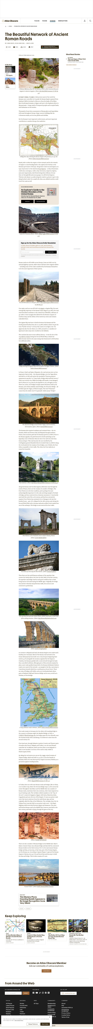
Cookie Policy (66, 1015)
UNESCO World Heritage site (27, 735)
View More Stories (71, 64)
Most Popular (10, 1007)
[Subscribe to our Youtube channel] (37, 993)
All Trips (36, 1003)
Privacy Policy (66, 1013)
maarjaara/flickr (51, 571)
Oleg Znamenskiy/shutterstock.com (47, 618)
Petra (34, 809)
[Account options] (84, 21)
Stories (10, 26)
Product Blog (52, 1012)
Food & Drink (23, 1005)
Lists (21, 1009)
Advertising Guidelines (65, 1010)
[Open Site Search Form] (90, 21)
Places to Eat (10, 1009)
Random (8, 1011)
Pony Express (42, 169)
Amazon (27, 201)
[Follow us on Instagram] (43, 993)
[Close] (49, 1017)
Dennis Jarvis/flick (40, 840)
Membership (52, 1003)
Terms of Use (65, 1017)
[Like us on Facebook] (33, 993)
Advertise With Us (67, 1007)
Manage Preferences (33, 1024)
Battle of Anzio (26, 336)
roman (28, 908)
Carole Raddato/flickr (40, 538)
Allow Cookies (45, 1024)
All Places (9, 1003)
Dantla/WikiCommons (46, 426)
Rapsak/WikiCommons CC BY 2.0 (40, 781)
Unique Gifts (51, 1014)
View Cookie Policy (18, 1020)
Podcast (22, 1013)
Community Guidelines (51, 1009)
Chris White (10, 43)
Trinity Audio (26, 55)
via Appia (41, 308)
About (63, 1003)
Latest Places (10, 1005)
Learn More (46, 970)
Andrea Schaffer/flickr (40, 649)
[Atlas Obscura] (10, 21)
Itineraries (23, 1007)
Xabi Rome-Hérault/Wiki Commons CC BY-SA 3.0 (44, 483)
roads (21, 908)
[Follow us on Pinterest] (46, 993)
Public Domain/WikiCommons (41, 159)
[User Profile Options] (84, 21)
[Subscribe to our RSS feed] (48, 993)
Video (22, 1011)
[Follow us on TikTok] (40, 993)
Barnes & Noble (41, 201)
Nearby (8, 1013)
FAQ (63, 1005)
